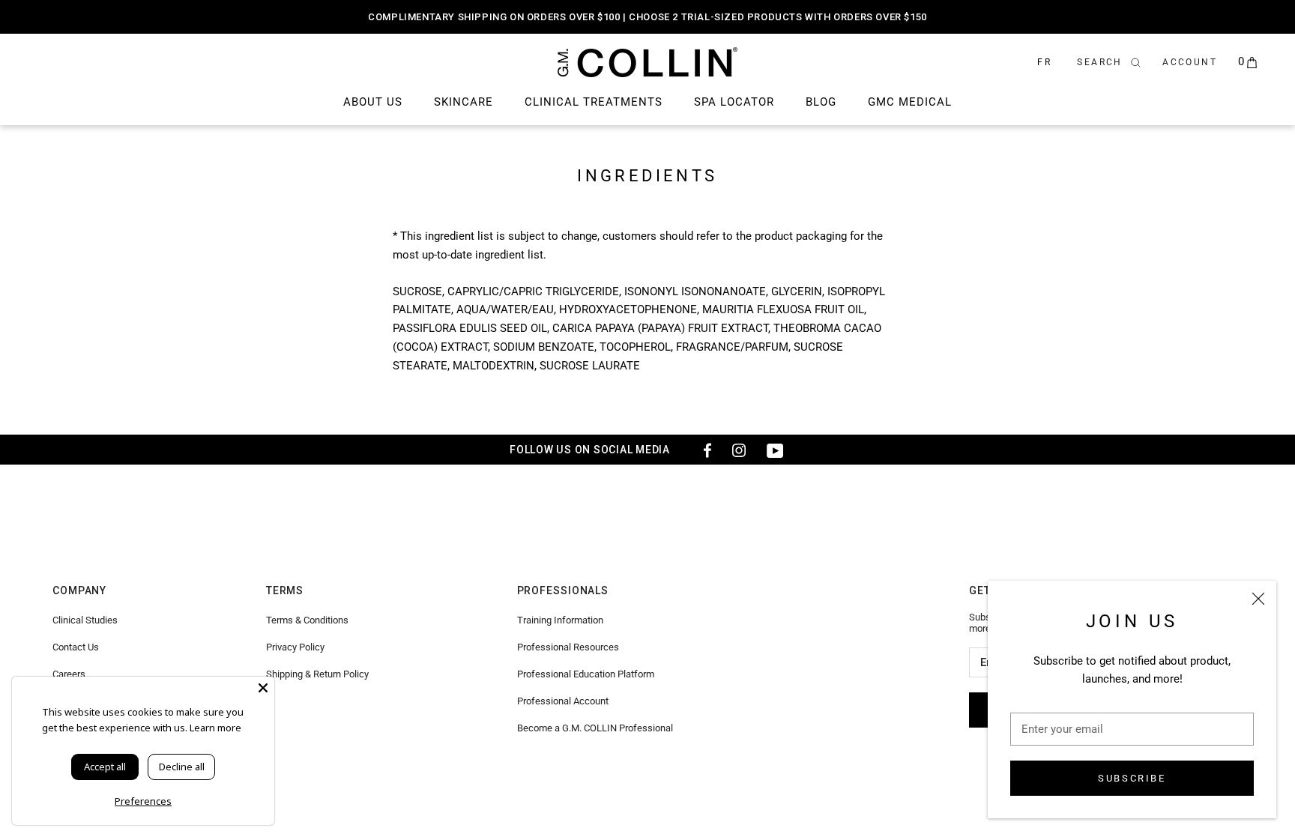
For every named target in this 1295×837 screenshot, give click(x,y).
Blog (821, 102)
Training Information (560, 620)
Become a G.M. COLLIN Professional (595, 728)
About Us (372, 102)
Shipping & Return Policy (317, 674)
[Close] (1258, 598)
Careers (68, 674)
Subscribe (1131, 778)
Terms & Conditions (307, 620)
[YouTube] (774, 449)
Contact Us (75, 647)
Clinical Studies (85, 620)
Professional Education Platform (585, 674)
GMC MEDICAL (910, 102)
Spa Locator (734, 102)
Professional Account (563, 701)
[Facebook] (702, 449)
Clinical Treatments (593, 102)
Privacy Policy (295, 647)
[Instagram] (738, 449)
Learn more (215, 727)
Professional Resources (568, 647)
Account (1189, 62)
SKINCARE (463, 102)
